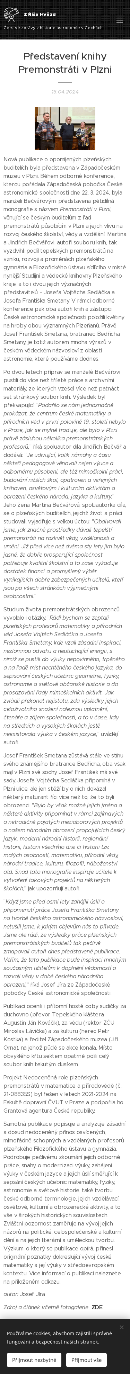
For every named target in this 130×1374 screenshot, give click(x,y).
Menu (120, 20)
